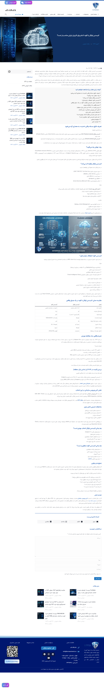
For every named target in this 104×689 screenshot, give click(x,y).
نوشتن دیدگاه (81, 598)
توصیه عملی (96, 122)
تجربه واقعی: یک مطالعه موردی (92, 105)
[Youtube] (49, 658)
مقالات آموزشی (86, 44)
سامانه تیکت (28, 3)
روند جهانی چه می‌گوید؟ (94, 96)
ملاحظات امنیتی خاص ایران (93, 112)
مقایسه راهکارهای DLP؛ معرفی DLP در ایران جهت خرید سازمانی (55, 591)
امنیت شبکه (88, 213)
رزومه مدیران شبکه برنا (12, 661)
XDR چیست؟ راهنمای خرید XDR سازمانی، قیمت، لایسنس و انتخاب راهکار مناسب (17, 140)
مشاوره (4, 685)
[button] (91, 521)
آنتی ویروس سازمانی (83, 498)
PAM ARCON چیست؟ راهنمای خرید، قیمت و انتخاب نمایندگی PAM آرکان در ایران (55, 616)
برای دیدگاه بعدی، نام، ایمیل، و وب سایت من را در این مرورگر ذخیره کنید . (81, 574)
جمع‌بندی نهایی (96, 119)
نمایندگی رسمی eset (85, 383)
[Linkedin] (53, 654)
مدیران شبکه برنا (93, 501)
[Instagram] (49, 654)
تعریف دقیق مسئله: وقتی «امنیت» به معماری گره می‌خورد (86, 93)
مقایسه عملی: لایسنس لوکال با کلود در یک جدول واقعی (86, 103)
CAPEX (90, 459)
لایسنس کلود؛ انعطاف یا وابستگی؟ (91, 100)
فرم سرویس (12, 3)
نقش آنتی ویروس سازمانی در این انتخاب (90, 110)
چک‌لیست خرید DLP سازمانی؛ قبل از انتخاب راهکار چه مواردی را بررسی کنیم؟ (88, 615)
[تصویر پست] (73, 592)
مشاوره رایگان (47, 648)
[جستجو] (6, 14)
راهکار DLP (80, 400)
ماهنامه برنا (89, 607)
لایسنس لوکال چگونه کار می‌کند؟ (92, 98)
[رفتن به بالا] (100, 685)
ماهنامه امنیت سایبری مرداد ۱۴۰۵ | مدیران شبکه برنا (87, 603)
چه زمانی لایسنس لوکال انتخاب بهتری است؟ (89, 115)
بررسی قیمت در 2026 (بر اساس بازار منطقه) (89, 107)
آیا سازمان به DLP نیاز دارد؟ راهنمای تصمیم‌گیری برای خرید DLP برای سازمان (55, 603)
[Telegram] (44, 654)
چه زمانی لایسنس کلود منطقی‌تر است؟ (90, 117)
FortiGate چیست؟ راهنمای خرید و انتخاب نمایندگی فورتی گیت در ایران (87, 591)
